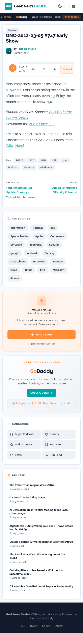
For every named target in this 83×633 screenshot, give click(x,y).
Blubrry (54, 434)
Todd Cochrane (26, 48)
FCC (32, 160)
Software (16, 244)
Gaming (49, 253)
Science (58, 261)
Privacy (33, 625)
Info (42, 269)
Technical (36, 244)
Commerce (57, 236)
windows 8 (46, 167)
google (14, 253)
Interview (39, 261)
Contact (58, 625)
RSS (22, 625)
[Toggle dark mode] (60, 6)
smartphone (18, 261)
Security (29, 167)
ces (52, 227)
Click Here (15, 146)
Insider (46, 625)
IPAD (43, 160)
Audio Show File (42, 124)
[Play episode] (13, 68)
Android (32, 253)
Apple (39, 236)
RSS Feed (56, 454)
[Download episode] (54, 69)
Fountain (55, 444)
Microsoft (58, 269)
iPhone (14, 278)
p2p (65, 160)
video (13, 269)
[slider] (46, 63)
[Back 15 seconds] (33, 69)
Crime (28, 269)
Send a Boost (43, 334)
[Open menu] (73, 6)
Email (18, 454)
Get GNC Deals (39, 392)
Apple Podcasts (24, 434)
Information (17, 227)
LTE (54, 160)
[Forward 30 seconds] (43, 69)
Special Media (19, 236)
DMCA (19, 160)
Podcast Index (23, 444)
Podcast (12, 30)
